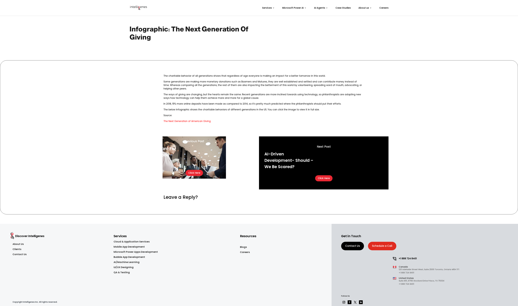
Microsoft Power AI (293, 7)
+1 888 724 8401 (408, 258)
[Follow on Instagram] (344, 302)
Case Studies (343, 7)
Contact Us (352, 246)
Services (267, 7)
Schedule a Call (382, 246)
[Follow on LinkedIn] (361, 302)
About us (363, 7)
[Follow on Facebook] (349, 302)
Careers (383, 7)
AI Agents (319, 7)
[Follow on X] (355, 302)
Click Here (194, 172)
